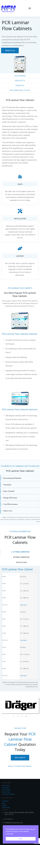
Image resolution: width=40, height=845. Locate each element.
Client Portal (5, 785)
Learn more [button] (9, 833)
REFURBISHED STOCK (20, 90)
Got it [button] (20, 838)
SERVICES (20, 85)
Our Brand (5, 801)
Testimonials (6, 807)
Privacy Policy (6, 792)
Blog (3, 803)
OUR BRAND (20, 76)
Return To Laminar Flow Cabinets (20, 766)
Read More (23, 605)
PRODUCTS (20, 80)
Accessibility (5, 788)
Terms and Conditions (8, 794)
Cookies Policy (6, 790)
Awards (4, 805)
